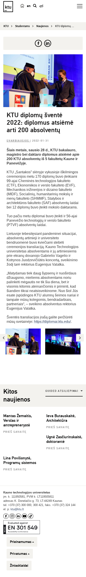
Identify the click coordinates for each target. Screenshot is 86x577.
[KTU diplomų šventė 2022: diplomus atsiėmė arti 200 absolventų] (43, 80)
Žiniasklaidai (19, 565)
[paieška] (35, 5)
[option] (23, 341)
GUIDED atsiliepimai (61, 391)
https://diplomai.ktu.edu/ (52, 321)
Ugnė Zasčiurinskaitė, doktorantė (64, 439)
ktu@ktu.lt (17, 509)
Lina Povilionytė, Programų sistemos (19, 460)
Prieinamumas (20, 542)
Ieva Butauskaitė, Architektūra (61, 418)
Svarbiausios (18, 140)
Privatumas (18, 553)
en (28, 6)
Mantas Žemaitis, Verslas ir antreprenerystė (17, 420)
